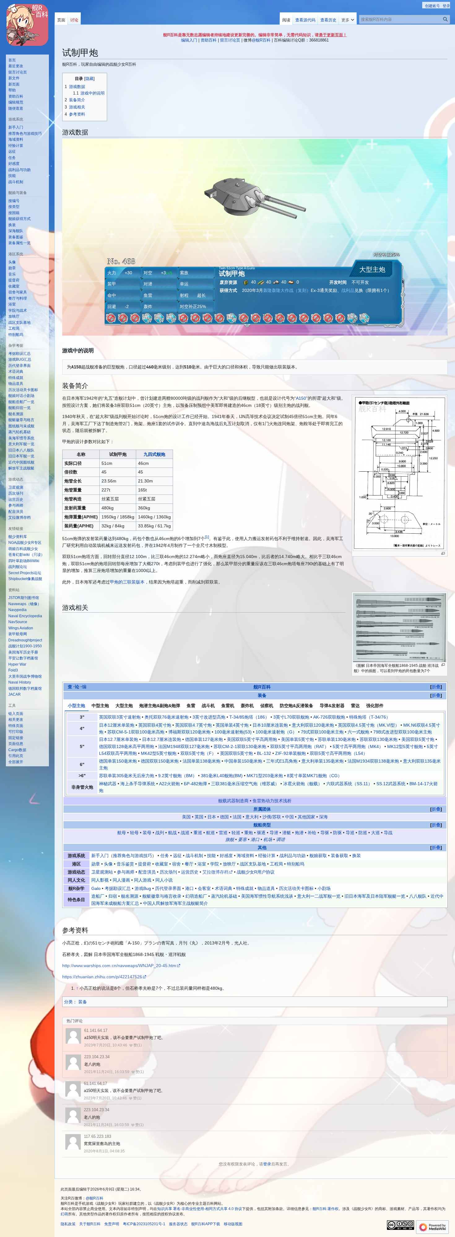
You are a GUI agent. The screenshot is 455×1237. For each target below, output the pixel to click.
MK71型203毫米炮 (265, 775)
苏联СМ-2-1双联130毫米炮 (240, 746)
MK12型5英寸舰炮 (405, 746)
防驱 (337, 832)
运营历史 (189, 871)
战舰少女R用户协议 (256, 871)
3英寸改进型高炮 (209, 717)
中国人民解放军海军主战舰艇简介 (175, 903)
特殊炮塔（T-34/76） (369, 717)
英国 (199, 816)
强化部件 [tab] (375, 705)
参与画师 (125, 871)
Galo (96, 888)
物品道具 (266, 888)
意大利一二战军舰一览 (318, 896)
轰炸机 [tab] (247, 705)
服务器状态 (178, 1224)
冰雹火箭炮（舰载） (302, 783)
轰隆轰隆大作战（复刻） (287, 290)
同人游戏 (142, 880)
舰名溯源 (129, 896)
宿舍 (176, 863)
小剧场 (324, 888)
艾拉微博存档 (215, 871)
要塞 (242, 839)
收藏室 (161, 863)
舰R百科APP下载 (205, 1224)
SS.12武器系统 (390, 783)
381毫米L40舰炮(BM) (222, 775)
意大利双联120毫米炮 (313, 725)
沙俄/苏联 (271, 816)
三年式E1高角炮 (281, 761)
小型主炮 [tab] (76, 705)
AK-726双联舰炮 (329, 717)
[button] (348, 18)
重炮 (248, 832)
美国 (186, 816)
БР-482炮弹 (195, 783)
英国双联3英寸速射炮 (120, 717)
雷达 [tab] (355, 705)
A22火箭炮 (169, 783)
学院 (214, 863)
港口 (255, 839)
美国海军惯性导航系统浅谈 (267, 896)
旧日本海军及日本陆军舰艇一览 (374, 896)
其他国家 (306, 816)
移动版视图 (233, 1224)
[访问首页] (27, 25)
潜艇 (286, 832)
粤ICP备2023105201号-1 (144, 1224)
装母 (147, 832)
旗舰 (229, 839)
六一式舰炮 (358, 731)
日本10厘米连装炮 (270, 725)
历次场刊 (168, 871)
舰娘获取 (318, 855)
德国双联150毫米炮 (160, 761)
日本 (211, 816)
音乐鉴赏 (125, 863)
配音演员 (147, 871)
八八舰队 (418, 896)
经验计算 (266, 855)
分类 (68, 1001)
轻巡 (236, 832)
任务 (164, 855)
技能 (211, 855)
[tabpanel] (255, 753)
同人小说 (164, 880)
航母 (121, 832)
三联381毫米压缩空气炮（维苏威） (245, 783)
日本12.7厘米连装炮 (161, 739)
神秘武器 (107, 783)
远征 (177, 855)
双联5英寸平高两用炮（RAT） (299, 746)
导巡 (350, 832)
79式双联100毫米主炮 (322, 731)
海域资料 (245, 855)
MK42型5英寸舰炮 (158, 753)
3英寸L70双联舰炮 (291, 717)
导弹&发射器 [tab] (332, 705)
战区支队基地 (253, 863)
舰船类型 (262, 824)
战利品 (347, 290)
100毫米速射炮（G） (276, 731)
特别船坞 (295, 863)
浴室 (201, 863)
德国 (224, 816)
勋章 (95, 863)
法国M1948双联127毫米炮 (184, 746)
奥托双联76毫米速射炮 (166, 717)
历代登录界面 (168, 888)
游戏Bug (143, 888)
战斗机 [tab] (208, 705)
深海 (323, 816)
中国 (289, 816)
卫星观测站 (102, 871)
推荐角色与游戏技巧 (132, 855)
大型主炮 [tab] (124, 705)
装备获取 (339, 855)
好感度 (226, 855)
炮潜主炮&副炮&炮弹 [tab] (159, 705)
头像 (108, 863)
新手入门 (100, 855)
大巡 (375, 832)
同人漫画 (121, 880)
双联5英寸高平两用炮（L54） (338, 753)
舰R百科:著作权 (326, 1209)
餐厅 (189, 863)
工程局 (276, 863)
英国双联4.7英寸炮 (193, 725)
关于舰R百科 (90, 1224)
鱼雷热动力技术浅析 (272, 800)
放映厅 (229, 863)
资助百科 (209, 40)
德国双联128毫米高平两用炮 (126, 746)
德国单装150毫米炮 (118, 761)
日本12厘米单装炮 (116, 725)
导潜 (274, 832)
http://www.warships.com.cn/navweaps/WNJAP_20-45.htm (119, 965)
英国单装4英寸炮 (232, 725)
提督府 (144, 863)
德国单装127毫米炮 (204, 739)
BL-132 (264, 753)
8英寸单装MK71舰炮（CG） (314, 775)
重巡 (197, 832)
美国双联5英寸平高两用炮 (252, 739)
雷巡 (223, 832)
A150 (301, 398)
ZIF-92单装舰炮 (290, 753)
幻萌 (64, 1214)
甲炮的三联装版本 (127, 581)
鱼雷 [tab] (191, 705)
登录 (267, 1164)
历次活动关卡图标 (296, 888)
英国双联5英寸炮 (236, 753)
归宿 (112, 896)
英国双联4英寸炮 (154, 725)
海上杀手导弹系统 (137, 783)
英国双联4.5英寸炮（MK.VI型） (368, 725)
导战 (388, 832)
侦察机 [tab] (266, 705)
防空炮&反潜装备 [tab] (296, 705)
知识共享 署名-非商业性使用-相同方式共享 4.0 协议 (199, 1209)
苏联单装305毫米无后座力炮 (126, 775)
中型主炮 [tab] (100, 705)
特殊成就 (245, 888)
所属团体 (262, 809)
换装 (356, 855)
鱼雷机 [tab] (227, 705)
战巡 (185, 832)
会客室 (204, 888)
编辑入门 (189, 40)
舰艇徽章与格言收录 (161, 896)
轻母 (134, 832)
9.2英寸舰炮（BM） (177, 775)
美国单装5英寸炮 (297, 739)
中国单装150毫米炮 (243, 761)
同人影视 (100, 880)
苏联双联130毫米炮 (378, 739)
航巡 (210, 832)
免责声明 (111, 1224)
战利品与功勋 (293, 855)
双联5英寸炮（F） (198, 753)
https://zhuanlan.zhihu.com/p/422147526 (102, 976)
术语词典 (223, 888)
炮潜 (299, 832)
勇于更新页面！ (333, 35)
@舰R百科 (261, 40)
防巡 (362, 832)
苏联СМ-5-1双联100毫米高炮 (135, 731)
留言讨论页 (230, 40)
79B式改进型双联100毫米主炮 (402, 731)
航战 (172, 832)
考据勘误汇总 (118, 888)
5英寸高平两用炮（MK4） (358, 746)
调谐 (280, 839)
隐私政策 (68, 1224)
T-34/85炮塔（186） (249, 717)
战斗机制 (194, 855)
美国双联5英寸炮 (417, 739)
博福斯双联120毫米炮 (189, 731)
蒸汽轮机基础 (224, 896)
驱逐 (261, 832)
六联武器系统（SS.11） (349, 783)
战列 (159, 832)
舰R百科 (262, 686)
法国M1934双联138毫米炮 (373, 761)
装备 (262, 695)
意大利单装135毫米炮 (322, 761)
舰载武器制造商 (233, 800)
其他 (262, 847)
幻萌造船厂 (196, 896)
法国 (237, 816)
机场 (267, 839)
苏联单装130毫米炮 (337, 739)
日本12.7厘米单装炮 (118, 739)
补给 (312, 832)
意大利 (251, 816)
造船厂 (97, 896)
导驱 (324, 832)
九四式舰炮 (154, 454)
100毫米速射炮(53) (233, 731)
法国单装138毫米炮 (201, 761)
